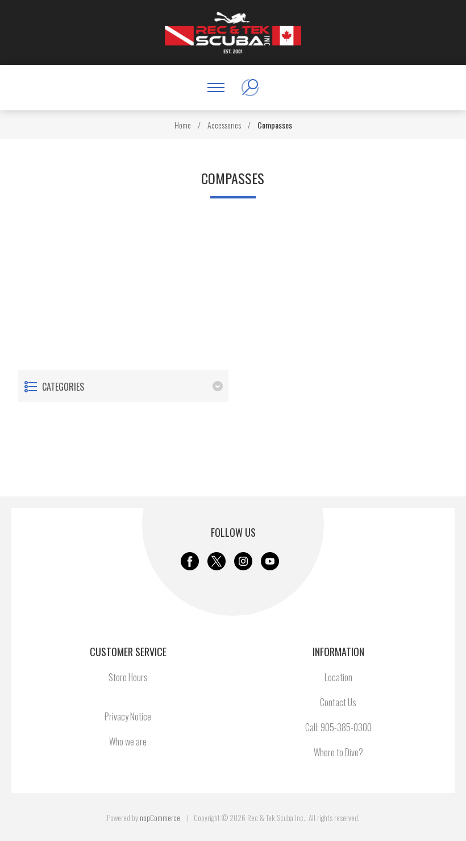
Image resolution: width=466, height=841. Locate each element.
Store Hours (128, 677)
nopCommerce (160, 817)
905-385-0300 (346, 727)
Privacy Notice (128, 716)
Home (182, 125)
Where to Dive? (338, 752)
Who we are (128, 741)
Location (338, 677)
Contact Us (338, 702)
